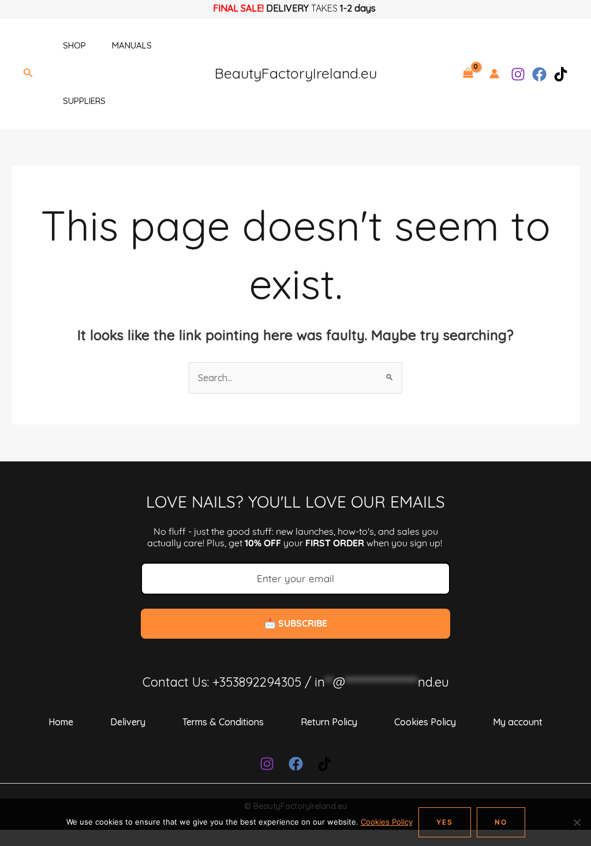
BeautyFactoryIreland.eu (296, 73)
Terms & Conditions (223, 722)
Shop (74, 45)
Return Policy (329, 722)
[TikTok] (560, 74)
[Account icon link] (494, 74)
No (501, 822)
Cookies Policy (425, 722)
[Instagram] (518, 74)
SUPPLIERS (84, 100)
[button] (28, 73)
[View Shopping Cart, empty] (468, 73)
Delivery (127, 722)
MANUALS (132, 45)
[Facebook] (539, 74)
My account (518, 722)
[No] (576, 822)
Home (60, 722)
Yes (444, 822)
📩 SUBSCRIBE (295, 623)
